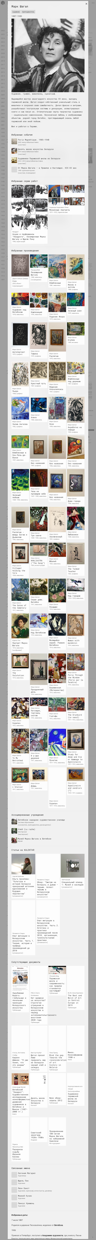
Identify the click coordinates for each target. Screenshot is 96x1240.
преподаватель (28, 12)
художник (16, 12)
